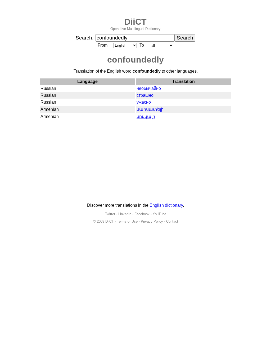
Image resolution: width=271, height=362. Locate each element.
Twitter (110, 214)
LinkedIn (124, 214)
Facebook (142, 214)
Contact (172, 221)
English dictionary (166, 205)
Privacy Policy (152, 221)
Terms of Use (127, 221)
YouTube (159, 214)
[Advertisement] (135, 162)
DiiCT (135, 22)
